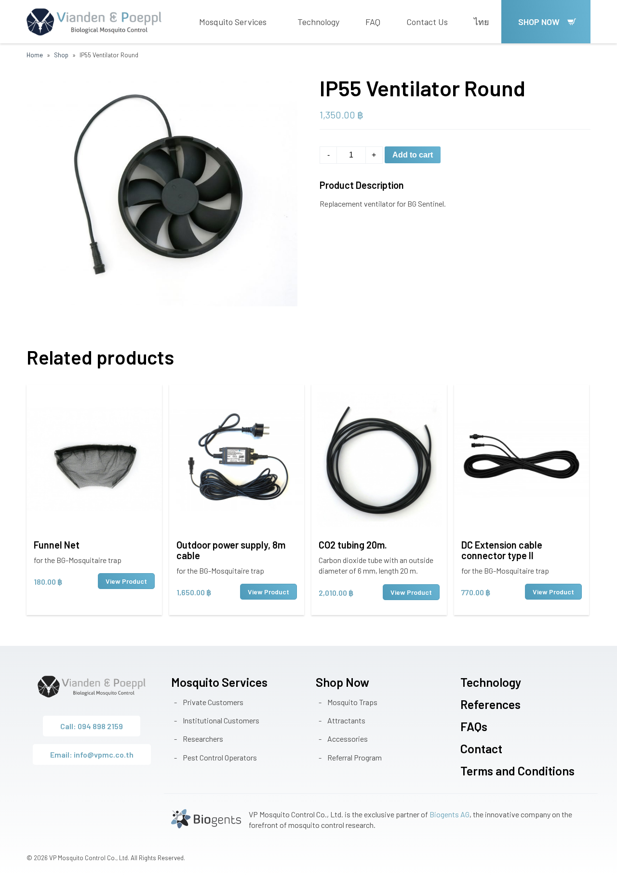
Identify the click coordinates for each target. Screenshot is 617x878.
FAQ (372, 21)
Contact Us (427, 21)
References (490, 704)
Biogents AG (449, 814)
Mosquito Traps (352, 702)
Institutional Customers (221, 720)
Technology (318, 21)
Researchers (203, 738)
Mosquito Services (233, 21)
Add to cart (412, 155)
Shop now (539, 21)
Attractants (346, 720)
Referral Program (354, 757)
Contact (481, 748)
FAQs (473, 726)
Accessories (347, 738)
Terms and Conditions (517, 770)
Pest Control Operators (220, 757)
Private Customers (213, 702)
